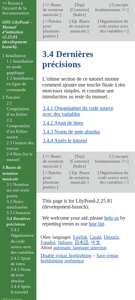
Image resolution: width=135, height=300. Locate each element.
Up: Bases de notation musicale (79, 26)
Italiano (65, 242)
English (80, 237)
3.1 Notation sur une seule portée (18, 190)
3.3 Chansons (18, 212)
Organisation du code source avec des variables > (113, 26)
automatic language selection (79, 247)
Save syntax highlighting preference (79, 258)
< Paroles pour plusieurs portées (52, 28)
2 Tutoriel (11, 97)
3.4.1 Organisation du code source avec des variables (78, 111)
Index (79, 14)
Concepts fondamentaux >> (111, 7)
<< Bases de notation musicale (53, 9)
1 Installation (14, 55)
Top (79, 4)
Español (48, 242)
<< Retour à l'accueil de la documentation (15, 8)
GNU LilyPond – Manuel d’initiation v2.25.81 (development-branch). (17, 34)
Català (95, 237)
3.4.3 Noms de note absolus (71, 131)
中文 (95, 242)
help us (111, 218)
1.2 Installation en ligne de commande (20, 84)
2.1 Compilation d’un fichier (18, 109)
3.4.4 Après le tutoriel (65, 140)
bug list (96, 224)
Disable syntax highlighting (66, 255)
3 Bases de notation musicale (11, 173)
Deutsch (111, 237)
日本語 (81, 242)
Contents (79, 9)
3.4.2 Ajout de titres (63, 123)
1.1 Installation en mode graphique (20, 67)
